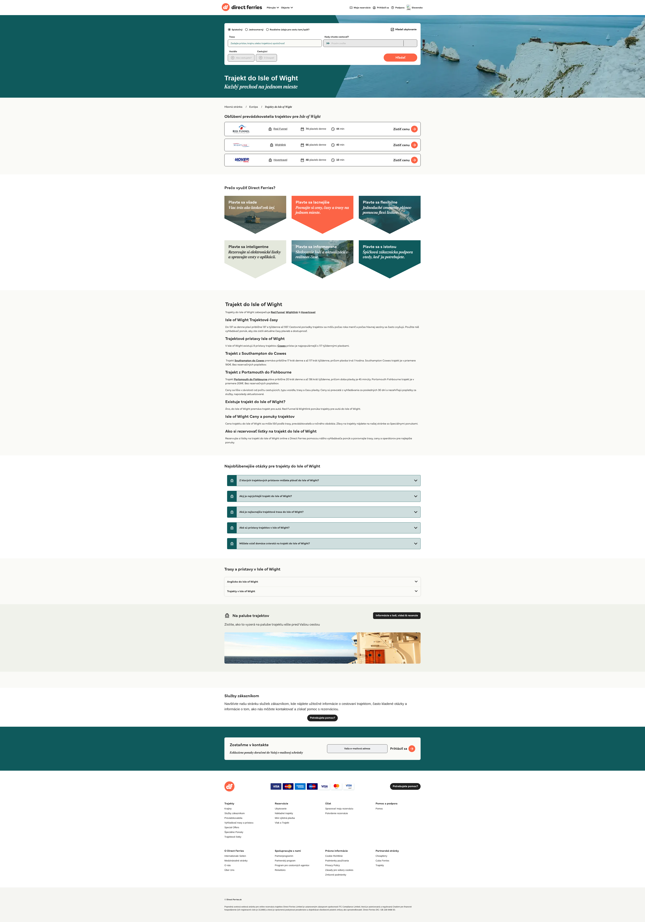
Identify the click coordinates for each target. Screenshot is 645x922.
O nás (227, 865)
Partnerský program (285, 860)
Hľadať (400, 57)
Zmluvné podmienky (335, 874)
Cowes (281, 345)
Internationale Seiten (235, 856)
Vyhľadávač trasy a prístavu (238, 822)
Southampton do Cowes (249, 360)
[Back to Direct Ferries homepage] (242, 7)
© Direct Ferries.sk (233, 900)
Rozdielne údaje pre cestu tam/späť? (290, 29)
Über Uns (229, 870)
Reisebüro (280, 870)
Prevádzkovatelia (233, 818)
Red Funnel (278, 312)
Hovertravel (308, 312)
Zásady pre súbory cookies (339, 870)
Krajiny (228, 808)
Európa (253, 107)
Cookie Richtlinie (334, 856)
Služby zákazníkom (234, 813)
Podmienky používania (337, 860)
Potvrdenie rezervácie (336, 813)
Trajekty (380, 865)
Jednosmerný (256, 29)
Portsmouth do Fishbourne (250, 379)
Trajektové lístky (232, 836)
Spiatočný (237, 29)
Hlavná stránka (233, 107)
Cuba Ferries (382, 860)
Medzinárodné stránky (236, 860)
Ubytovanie (281, 808)
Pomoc (379, 808)
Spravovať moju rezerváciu (339, 808)
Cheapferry (381, 856)
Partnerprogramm (284, 856)
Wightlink (292, 312)
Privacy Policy (332, 865)
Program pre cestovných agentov (292, 865)
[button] (324, 480)
